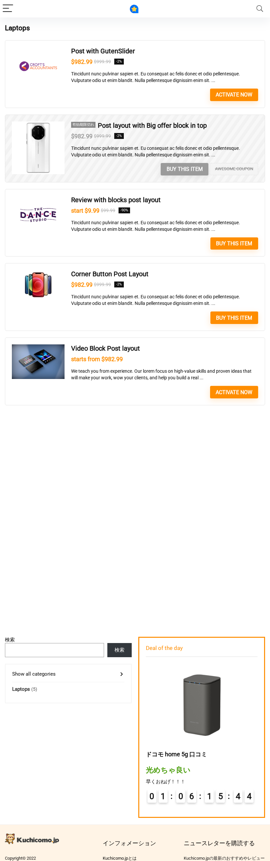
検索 (10, 640)
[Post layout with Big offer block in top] (38, 124)
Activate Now (234, 95)
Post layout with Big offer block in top (152, 125)
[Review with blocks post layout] (38, 199)
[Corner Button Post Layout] (38, 273)
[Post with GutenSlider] (38, 50)
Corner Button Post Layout (109, 274)
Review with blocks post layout (116, 200)
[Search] (260, 8)
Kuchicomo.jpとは (120, 858)
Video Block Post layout (105, 348)
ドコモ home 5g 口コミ (176, 754)
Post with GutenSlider (103, 51)
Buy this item (185, 169)
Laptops (21, 689)
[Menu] (8, 8)
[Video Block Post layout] (38, 347)
